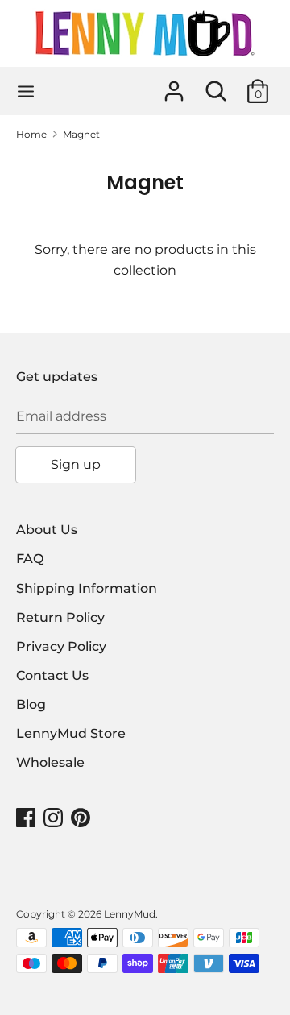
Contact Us (52, 675)
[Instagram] (55, 818)
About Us (46, 529)
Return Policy (60, 617)
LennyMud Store (71, 733)
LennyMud (129, 914)
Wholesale (50, 762)
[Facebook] (27, 818)
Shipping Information (86, 588)
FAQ (30, 558)
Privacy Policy (61, 646)
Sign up (76, 464)
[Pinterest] (82, 818)
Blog (31, 704)
